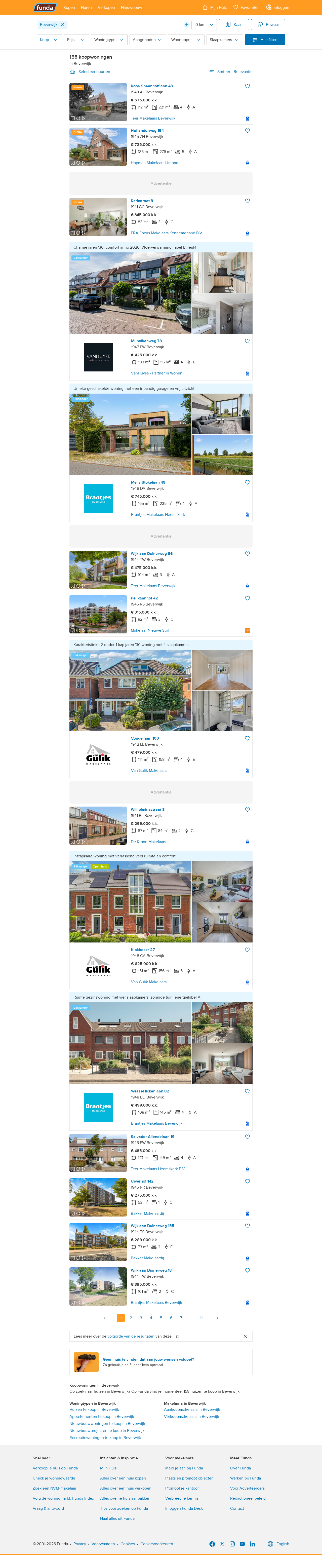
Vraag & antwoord (48, 1508)
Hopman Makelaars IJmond (154, 162)
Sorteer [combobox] (235, 71)
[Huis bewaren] (248, 86)
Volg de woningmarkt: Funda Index (63, 1498)
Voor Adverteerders (247, 1488)
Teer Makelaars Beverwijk (153, 118)
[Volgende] (217, 1318)
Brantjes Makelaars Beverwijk (156, 1123)
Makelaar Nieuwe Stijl (150, 630)
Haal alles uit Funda (117, 1518)
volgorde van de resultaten (130, 1336)
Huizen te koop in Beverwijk (94, 1409)
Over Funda (240, 1468)
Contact (237, 1508)
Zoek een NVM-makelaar (54, 1488)
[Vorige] (105, 1318)
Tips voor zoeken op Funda (124, 1508)
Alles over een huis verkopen (125, 1488)
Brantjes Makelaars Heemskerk (158, 514)
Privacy (79, 1543)
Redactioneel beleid (248, 1498)
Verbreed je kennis (181, 1498)
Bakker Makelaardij (147, 1213)
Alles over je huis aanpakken (125, 1498)
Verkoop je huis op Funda (55, 1468)
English (282, 1543)
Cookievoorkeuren (156, 1543)
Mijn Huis (108, 1468)
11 (201, 1317)
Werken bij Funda (245, 1478)
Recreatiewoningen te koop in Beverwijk (105, 1437)
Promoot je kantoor (182, 1488)
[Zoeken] (187, 25)
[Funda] (45, 7)
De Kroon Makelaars (148, 841)
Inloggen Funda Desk (184, 1508)
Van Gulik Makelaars (149, 770)
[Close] (62, 25)
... (191, 1317)
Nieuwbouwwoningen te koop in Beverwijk (107, 1423)
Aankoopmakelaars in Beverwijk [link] (192, 1409)
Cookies (127, 1543)
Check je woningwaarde (54, 1478)
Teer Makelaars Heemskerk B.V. (158, 1168)
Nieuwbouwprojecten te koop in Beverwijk (106, 1430)
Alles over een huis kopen (123, 1478)
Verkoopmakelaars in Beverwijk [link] (191, 1416)
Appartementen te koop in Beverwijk (101, 1416)
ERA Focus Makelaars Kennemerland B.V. (167, 233)
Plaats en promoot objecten (189, 1478)
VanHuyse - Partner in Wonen (156, 373)
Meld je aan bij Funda (184, 1468)
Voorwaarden (103, 1543)
